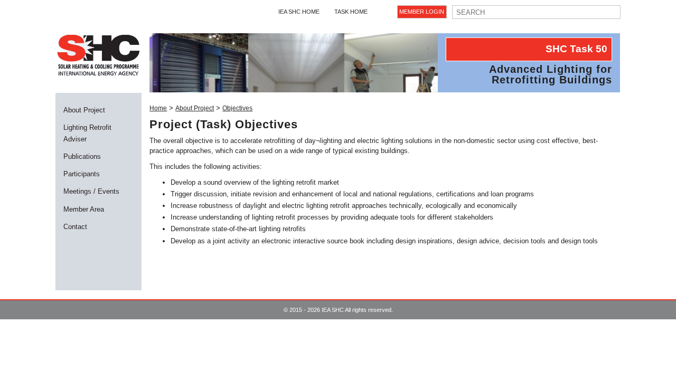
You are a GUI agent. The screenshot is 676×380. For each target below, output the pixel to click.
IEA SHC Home (299, 11)
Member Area (83, 209)
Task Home (351, 11)
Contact (75, 227)
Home (158, 108)
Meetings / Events (91, 191)
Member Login (421, 11)
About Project (84, 110)
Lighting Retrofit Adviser (87, 133)
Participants (81, 174)
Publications (82, 156)
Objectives (237, 108)
